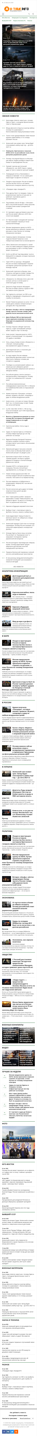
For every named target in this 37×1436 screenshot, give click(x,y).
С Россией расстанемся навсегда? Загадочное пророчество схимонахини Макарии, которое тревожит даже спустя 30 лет (17, 963)
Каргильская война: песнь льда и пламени (17, 427)
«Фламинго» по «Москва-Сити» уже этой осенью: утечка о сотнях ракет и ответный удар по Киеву (19, 281)
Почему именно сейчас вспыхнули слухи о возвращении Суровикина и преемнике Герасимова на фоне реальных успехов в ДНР (18, 750)
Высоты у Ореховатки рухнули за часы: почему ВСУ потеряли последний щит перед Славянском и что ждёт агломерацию (20, 419)
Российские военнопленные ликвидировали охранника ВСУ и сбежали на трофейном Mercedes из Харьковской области (20, 387)
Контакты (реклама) (9, 1418)
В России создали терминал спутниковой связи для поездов (18, 1343)
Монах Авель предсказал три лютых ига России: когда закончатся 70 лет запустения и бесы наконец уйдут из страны (17, 1006)
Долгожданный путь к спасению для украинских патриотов (18, 350)
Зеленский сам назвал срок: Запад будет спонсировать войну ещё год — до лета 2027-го (20, 145)
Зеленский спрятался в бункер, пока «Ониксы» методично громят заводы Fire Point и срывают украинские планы (20, 273)
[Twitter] (12, 1432)
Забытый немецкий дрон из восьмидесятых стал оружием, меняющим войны (17, 1327)
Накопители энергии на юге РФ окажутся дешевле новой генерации (16, 1351)
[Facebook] (4, 1432)
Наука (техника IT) (19, 20)
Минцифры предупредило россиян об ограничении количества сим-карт (15, 1359)
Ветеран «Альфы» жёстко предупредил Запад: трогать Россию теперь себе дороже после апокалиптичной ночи (20, 311)
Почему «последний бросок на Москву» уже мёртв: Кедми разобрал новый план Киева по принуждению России (20, 160)
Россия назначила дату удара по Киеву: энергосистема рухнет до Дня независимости (19, 491)
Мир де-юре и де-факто (22, 621)
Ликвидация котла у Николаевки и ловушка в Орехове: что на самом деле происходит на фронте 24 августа (19, 176)
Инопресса (33, 18)
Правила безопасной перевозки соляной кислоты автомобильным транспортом (20, 553)
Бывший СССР (6, 20)
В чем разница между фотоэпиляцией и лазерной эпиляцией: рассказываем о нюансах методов (19, 560)
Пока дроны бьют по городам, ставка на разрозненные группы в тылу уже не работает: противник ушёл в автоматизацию (19, 196)
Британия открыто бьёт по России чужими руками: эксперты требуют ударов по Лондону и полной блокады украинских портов (19, 459)
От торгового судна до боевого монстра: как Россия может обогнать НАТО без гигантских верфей (19, 214)
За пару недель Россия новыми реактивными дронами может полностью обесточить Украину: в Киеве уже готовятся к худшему (20, 358)
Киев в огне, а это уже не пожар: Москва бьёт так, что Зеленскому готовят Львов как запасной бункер (20, 403)
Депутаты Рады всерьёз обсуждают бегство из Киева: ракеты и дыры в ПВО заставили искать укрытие (19, 288)
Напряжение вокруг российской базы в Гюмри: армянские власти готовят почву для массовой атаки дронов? (18, 1252)
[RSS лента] (16, 1432)
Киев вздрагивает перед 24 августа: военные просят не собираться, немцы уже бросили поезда (19, 518)
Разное (29, 20)
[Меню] (3, 14)
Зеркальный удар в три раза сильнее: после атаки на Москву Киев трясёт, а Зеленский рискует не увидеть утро (19, 451)
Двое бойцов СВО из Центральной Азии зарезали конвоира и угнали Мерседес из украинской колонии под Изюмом (20, 320)
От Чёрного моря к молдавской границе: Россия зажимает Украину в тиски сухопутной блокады (20, 221)
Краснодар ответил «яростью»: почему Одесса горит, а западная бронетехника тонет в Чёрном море (19, 122)
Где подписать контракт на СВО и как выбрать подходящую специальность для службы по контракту (20, 296)
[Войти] (33, 14)
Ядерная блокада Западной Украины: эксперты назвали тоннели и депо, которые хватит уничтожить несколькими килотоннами (20, 442)
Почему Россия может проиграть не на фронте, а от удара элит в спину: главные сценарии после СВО (18, 1172)
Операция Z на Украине (20, 18)
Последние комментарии (18, 1415)
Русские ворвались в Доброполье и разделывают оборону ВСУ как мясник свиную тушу (19, 483)
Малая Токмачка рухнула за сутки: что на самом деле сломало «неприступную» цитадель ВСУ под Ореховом (20, 304)
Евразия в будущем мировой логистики (19, 506)
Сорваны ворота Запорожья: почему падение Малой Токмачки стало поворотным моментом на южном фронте (20, 239)
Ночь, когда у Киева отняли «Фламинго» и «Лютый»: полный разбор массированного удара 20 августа (20, 344)
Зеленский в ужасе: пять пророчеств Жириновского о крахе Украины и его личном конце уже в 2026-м (17, 1242)
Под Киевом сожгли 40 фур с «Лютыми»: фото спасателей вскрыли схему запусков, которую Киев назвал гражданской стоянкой (20, 205)
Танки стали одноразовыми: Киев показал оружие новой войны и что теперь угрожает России (20, 137)
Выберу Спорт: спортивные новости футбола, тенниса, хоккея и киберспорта (19, 511)
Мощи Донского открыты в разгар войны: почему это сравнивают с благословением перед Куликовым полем (20, 130)
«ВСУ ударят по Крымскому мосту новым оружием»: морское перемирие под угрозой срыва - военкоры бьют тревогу (17, 1182)
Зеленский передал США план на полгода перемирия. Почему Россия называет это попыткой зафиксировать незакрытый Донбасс (20, 526)
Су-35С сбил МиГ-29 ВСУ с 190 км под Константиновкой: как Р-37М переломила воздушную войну (20, 410)
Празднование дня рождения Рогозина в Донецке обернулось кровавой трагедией (16, 1201)
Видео (5, 1047)
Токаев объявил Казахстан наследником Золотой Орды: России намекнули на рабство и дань (18, 1192)
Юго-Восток (6, 18)
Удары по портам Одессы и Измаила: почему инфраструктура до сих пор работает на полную (19, 433)
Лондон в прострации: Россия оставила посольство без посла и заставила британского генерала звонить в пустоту (20, 183)
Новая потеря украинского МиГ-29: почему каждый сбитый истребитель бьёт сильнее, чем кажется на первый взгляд (20, 475)
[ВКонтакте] (8, 1432)
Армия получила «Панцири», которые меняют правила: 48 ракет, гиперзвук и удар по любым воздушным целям (19, 395)
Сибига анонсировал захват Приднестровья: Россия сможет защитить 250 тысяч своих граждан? (17, 1261)
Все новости (18, 567)
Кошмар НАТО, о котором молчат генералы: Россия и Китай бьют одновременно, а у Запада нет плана (18, 468)
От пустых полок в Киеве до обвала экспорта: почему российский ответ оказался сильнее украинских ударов (18, 906)
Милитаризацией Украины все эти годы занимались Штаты (16, 1209)
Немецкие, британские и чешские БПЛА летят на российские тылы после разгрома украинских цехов (20, 153)
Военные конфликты (12, 1025)
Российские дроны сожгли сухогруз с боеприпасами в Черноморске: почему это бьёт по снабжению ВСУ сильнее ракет (19, 377)
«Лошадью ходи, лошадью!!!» (16, 189)
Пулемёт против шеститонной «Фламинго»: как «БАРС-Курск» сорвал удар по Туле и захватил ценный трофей (20, 168)
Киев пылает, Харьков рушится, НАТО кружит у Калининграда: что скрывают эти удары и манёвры (19, 336)
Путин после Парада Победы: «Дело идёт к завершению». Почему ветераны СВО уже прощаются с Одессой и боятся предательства (18, 1232)
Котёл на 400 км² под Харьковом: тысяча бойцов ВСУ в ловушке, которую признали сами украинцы (20, 256)
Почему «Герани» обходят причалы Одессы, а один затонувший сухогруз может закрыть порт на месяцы (18, 328)
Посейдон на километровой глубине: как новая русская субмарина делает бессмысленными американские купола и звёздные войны (20, 367)
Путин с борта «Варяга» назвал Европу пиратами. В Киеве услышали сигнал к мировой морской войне (23, 731)
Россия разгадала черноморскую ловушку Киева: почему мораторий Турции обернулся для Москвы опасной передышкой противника (20, 545)
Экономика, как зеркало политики (22, 941)
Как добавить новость (18, 1412)
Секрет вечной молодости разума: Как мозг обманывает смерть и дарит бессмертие (17, 1335)
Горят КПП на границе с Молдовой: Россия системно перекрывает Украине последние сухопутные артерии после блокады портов (19, 264)
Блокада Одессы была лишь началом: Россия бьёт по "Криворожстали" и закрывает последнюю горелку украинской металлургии (19, 536)
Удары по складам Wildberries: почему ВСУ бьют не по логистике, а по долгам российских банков (18, 925)
